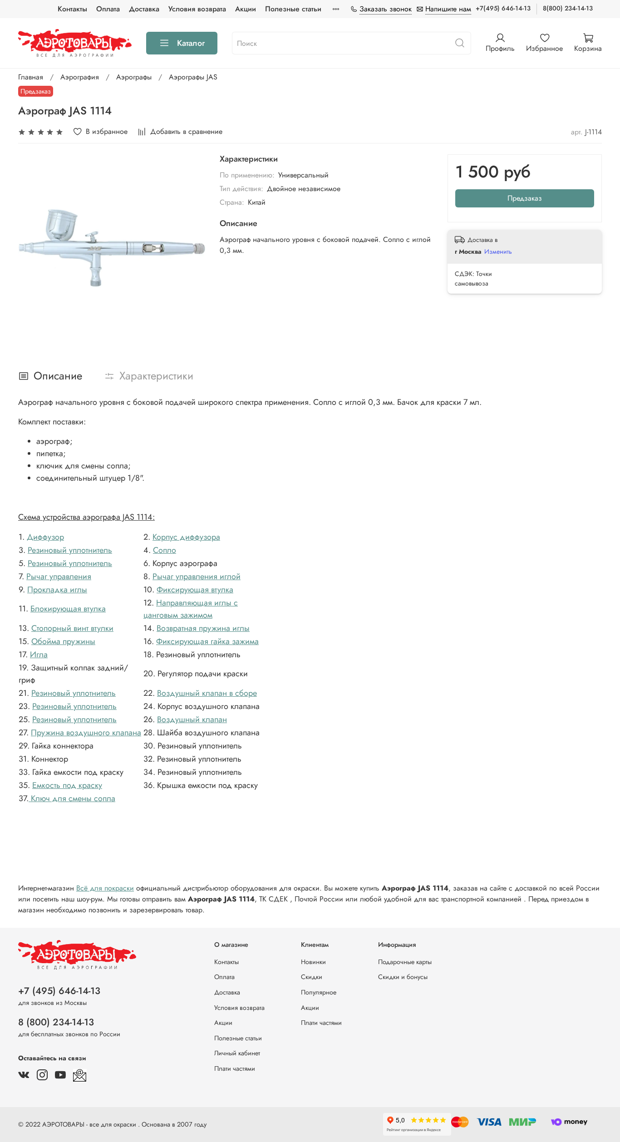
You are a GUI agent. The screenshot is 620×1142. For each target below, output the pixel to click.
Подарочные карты (405, 961)
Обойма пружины (63, 641)
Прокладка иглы (57, 590)
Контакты (72, 9)
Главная (30, 77)
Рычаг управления (58, 576)
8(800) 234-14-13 (568, 8)
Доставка (144, 9)
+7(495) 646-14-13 (503, 8)
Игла (39, 654)
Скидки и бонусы (403, 976)
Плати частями (234, 1068)
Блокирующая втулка (68, 609)
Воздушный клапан (192, 719)
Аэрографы (134, 77)
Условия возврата (197, 9)
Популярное (318, 992)
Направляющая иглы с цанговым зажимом (190, 609)
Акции (245, 9)
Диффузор (45, 537)
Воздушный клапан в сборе (207, 693)
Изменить (498, 251)
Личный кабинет (237, 1053)
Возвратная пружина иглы (203, 628)
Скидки (311, 976)
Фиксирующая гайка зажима (207, 641)
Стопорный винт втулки (72, 628)
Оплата (108, 9)
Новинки (313, 961)
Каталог (191, 43)
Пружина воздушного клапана (86, 732)
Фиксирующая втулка (195, 590)
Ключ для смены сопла (72, 798)
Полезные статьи (293, 9)
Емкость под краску (67, 785)
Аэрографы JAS (193, 77)
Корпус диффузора (186, 537)
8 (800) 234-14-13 (56, 1022)
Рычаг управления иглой (197, 576)
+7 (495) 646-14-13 (59, 991)
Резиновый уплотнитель (70, 550)
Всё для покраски (105, 888)
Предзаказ (524, 198)
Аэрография (79, 77)
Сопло (164, 550)
